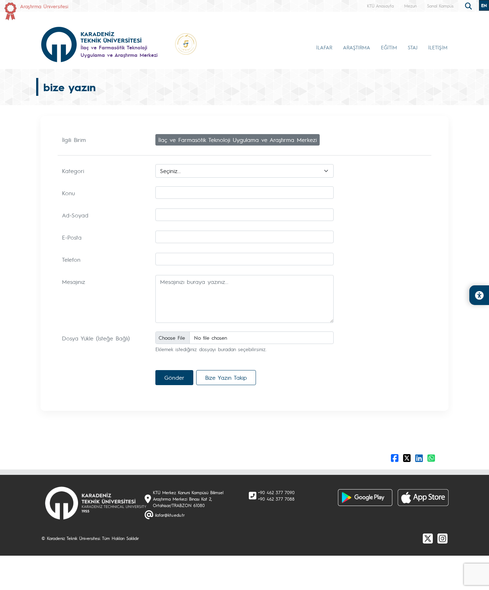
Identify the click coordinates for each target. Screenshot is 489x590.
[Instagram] (442, 538)
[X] (428, 538)
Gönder (174, 377)
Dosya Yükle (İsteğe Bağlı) (96, 338)
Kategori (73, 170)
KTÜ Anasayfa (380, 6)
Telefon (71, 259)
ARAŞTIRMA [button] (356, 47)
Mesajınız (73, 281)
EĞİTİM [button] (389, 47)
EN (484, 5)
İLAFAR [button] (324, 47)
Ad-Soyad (75, 215)
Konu (68, 193)
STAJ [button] (412, 47)
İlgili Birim (74, 139)
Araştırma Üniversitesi (44, 6)
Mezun (410, 6)
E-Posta (72, 237)
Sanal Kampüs (440, 6)
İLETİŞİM (437, 47)
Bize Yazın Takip (226, 377)
